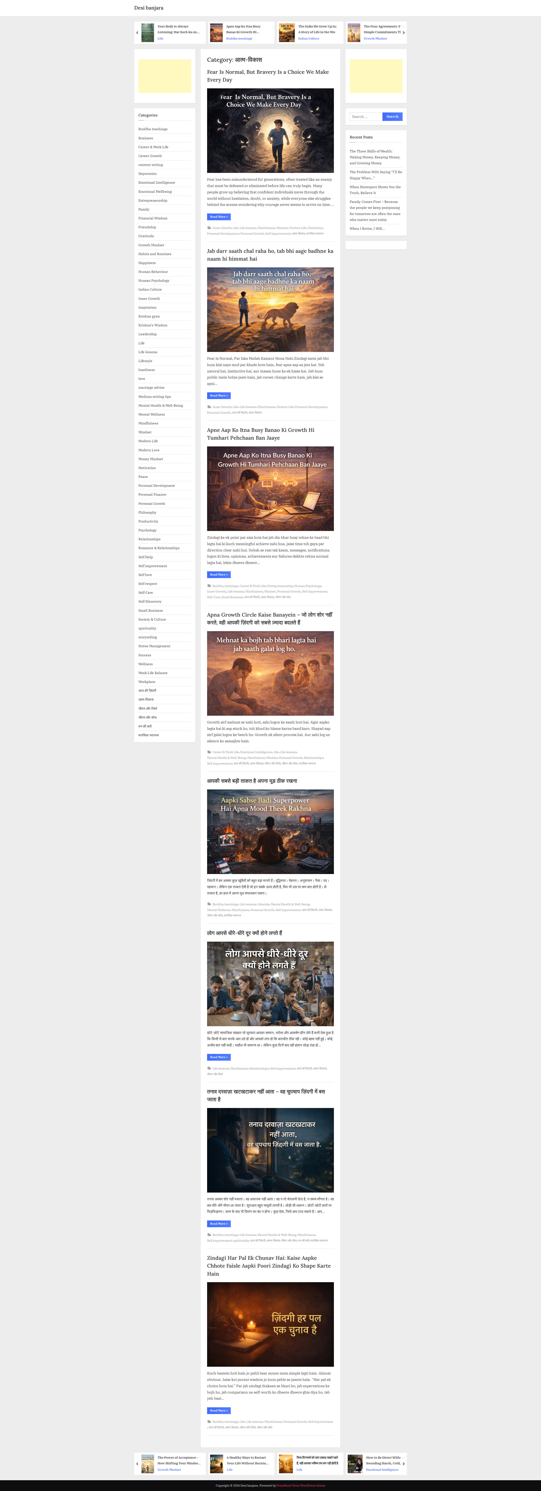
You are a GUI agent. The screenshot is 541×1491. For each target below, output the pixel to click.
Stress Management (154, 646)
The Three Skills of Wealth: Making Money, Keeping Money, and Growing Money (375, 157)
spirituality (241, 1240)
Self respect (147, 583)
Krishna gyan (149, 316)
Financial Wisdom (152, 218)
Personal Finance (152, 494)
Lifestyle (263, 904)
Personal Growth (252, 233)
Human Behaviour (153, 271)
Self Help (145, 557)
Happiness (147, 262)
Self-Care (213, 597)
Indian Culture (253, 38)
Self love (145, 574)
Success (144, 655)
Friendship (147, 227)
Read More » (220, 217)
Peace (143, 476)
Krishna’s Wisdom (152, 325)
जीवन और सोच (283, 597)
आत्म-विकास (298, 233)
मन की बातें (303, 1240)
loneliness (146, 369)
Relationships (313, 758)
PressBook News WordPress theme (300, 1485)
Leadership (147, 334)
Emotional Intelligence (256, 752)
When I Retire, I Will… (367, 228)
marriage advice (151, 387)
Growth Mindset (320, 38)
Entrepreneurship (280, 586)
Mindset (282, 228)
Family (143, 209)
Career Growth (150, 155)
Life (381, 38)
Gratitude (146, 236)
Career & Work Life (253, 586)
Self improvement (277, 233)
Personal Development (223, 233)
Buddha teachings (184, 38)
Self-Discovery (149, 601)
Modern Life (298, 228)
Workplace (146, 681)
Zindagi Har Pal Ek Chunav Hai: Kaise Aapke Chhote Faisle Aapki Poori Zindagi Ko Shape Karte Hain (269, 1265)
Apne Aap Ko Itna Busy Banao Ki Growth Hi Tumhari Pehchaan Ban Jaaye (189, 29)
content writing (150, 164)
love (141, 378)
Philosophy (147, 512)
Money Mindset (150, 459)
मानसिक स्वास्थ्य (315, 233)
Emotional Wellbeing (155, 191)
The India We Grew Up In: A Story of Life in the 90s (262, 29)
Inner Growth (222, 228)
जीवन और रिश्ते (272, 763)
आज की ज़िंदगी (239, 412)
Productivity (148, 521)
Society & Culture (152, 619)
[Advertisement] (164, 76)
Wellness (145, 664)
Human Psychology (307, 586)
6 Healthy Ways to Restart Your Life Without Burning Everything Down (195, 1460)
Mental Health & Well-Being (226, 758)
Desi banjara (148, 7)
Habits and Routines (154, 254)
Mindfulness (266, 228)
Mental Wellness (218, 910)
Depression (147, 173)
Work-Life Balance (153, 672)
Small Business (232, 597)
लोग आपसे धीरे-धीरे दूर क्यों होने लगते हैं (244, 933)
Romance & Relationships (159, 548)
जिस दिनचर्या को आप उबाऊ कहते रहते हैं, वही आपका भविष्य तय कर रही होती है (265, 1460)
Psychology (147, 530)
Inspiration (147, 307)
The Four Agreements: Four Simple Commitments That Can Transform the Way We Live (330, 29)
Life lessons (248, 228)
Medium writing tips (154, 396)
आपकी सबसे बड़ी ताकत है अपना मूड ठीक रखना (252, 780)
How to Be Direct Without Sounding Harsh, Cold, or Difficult (334, 1460)
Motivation (315, 228)
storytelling (147, 637)
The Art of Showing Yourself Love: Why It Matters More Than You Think (399, 29)
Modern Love (149, 450)
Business (145, 138)
